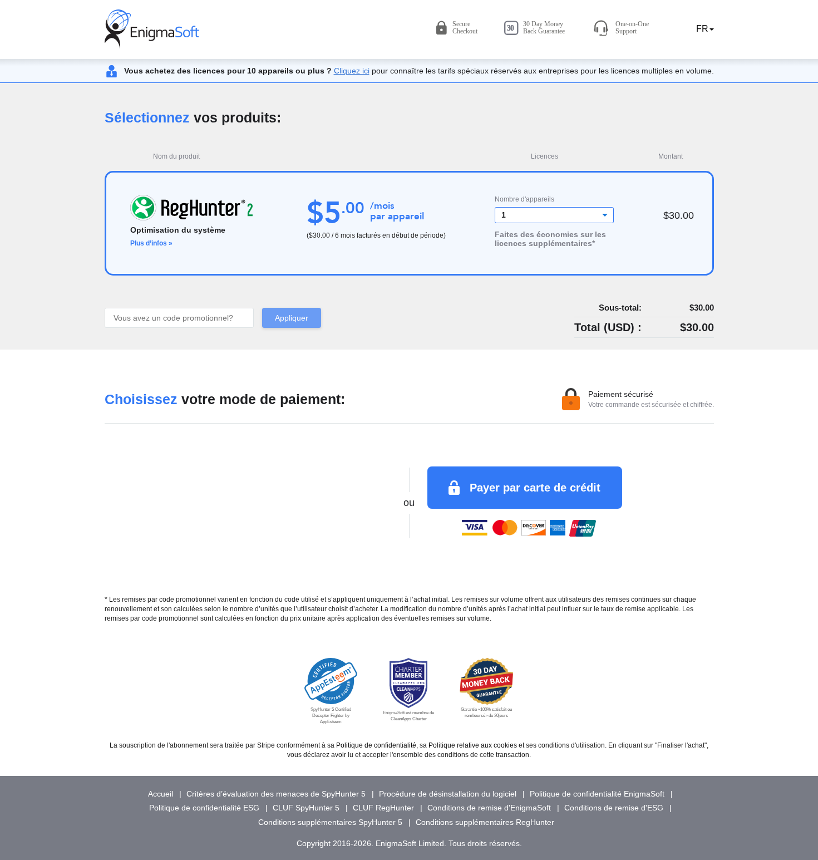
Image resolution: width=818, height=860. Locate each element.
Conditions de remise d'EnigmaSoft (489, 807)
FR (701, 28)
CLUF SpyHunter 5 (306, 807)
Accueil (160, 793)
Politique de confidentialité (376, 745)
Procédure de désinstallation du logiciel (447, 793)
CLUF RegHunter (383, 807)
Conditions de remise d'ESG (613, 807)
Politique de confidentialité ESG (204, 807)
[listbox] (554, 215)
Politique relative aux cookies (472, 745)
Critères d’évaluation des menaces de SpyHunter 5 (276, 793)
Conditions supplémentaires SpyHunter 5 (330, 822)
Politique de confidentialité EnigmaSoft (597, 793)
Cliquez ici (351, 70)
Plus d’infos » (151, 243)
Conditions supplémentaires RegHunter (485, 822)
